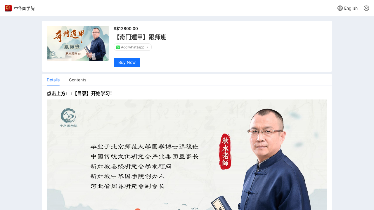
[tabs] (53, 80)
